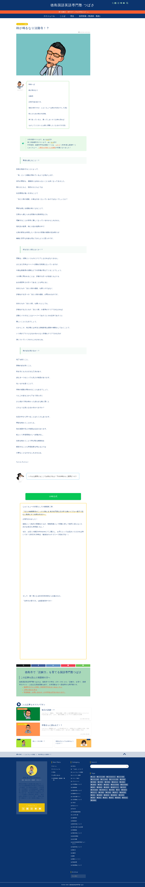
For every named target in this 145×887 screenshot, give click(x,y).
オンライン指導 (101, 776)
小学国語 (102, 792)
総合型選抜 (75, 836)
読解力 (74, 853)
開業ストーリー (76, 859)
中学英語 (108, 782)
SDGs (74, 766)
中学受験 (123, 779)
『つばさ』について (77, 769)
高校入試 (125, 797)
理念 (72, 16)
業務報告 (74, 830)
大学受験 (112, 789)
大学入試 (124, 787)
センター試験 (121, 776)
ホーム (55, 766)
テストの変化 (104, 779)
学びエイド (75, 805)
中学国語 (94, 782)
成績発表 (74, 817)
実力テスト (94, 792)
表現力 (99, 797)
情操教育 (100, 795)
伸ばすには (115, 782)
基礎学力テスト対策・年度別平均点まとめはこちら (43, 687)
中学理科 (101, 782)
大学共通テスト (76, 796)
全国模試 (123, 782)
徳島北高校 (123, 792)
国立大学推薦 (124, 784)
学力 (118, 789)
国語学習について (77, 790)
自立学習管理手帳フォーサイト (78, 843)
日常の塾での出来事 (77, 827)
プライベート (75, 781)
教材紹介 (74, 820)
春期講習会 (114, 795)
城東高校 (107, 787)
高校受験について (77, 865)
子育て (74, 802)
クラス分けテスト (111, 776)
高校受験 (94, 800)
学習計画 (124, 789)
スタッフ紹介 (75, 778)
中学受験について (77, 784)
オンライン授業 (76, 775)
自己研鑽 (74, 839)
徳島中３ (116, 792)
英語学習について (77, 846)
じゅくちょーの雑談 (22, 24)
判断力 (100, 784)
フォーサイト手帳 (114, 779)
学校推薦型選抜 (76, 811)
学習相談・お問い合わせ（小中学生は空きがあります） (45, 692)
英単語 (93, 797)
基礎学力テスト (76, 793)
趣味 (73, 856)
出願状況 (94, 784)
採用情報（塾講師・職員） (90, 16)
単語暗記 (107, 784)
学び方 (74, 808)
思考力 (93, 795)
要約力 (74, 850)
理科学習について (77, 833)
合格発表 (74, 787)
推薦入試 (107, 795)
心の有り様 (75, 814)
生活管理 (122, 795)
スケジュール (49, 16)
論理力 (112, 797)
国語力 (93, 787)
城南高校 (100, 787)
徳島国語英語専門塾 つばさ (73, 5)
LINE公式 (53, 496)
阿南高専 (74, 862)
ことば (62, 16)
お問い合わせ (56, 775)
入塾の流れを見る (30, 690)
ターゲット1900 (95, 779)
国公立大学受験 (115, 784)
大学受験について (77, 799)
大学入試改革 (95, 789)
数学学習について (77, 824)
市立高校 (109, 792)
